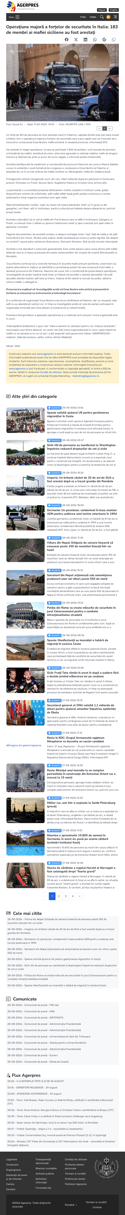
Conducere (12, 1164)
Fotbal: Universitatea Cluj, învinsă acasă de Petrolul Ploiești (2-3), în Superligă (61, 1135)
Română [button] (70, 1204)
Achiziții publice (45, 1173)
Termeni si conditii (96, 1202)
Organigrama (13, 1169)
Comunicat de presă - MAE (39, 1011)
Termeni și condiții (75, 1173)
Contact (10, 1189)
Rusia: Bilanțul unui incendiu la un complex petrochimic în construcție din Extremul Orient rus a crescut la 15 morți (81, 773)
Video (93, 17)
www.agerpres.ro (46, 353)
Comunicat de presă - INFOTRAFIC (43, 1017)
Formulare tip (43, 1187)
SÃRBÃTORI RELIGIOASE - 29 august (36, 1087)
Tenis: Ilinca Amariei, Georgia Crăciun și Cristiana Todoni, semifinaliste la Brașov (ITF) (65, 1110)
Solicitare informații (41, 1180)
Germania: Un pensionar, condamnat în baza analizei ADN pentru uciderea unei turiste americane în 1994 (82, 512)
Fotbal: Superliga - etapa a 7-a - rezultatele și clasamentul (50, 1128)
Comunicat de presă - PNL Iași (41, 1005)
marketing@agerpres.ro (85, 375)
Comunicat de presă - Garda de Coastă (46, 1061)
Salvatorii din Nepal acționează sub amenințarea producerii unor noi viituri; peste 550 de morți (79, 577)
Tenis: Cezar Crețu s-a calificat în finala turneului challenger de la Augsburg (59, 1116)
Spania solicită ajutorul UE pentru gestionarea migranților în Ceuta (78, 414)
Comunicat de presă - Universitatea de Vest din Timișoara (57, 1036)
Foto (83, 17)
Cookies (97, 1207)
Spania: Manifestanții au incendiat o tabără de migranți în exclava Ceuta (77, 642)
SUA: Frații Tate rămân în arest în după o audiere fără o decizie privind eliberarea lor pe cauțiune (83, 674)
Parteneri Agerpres (76, 1184)
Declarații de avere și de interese (16, 1177)
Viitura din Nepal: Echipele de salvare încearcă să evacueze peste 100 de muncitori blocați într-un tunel (80, 546)
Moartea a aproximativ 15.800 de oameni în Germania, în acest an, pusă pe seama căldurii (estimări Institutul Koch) (77, 838)
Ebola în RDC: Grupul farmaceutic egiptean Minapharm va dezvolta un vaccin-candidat (75, 739)
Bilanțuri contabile (46, 1168)
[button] (114, 17)
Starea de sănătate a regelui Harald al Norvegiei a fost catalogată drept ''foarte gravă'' (81, 869)
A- (100, 128)
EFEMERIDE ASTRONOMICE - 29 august (39, 1093)
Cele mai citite (27, 913)
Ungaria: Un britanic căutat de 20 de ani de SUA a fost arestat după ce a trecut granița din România (80, 479)
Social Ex (17, 124)
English (114, 10)
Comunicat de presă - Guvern (41, 1055)
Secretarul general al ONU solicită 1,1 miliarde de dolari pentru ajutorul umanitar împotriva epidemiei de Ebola (81, 708)
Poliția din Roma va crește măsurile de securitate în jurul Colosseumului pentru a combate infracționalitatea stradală (81, 611)
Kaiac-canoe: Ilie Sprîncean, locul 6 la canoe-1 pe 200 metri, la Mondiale (57, 1122)
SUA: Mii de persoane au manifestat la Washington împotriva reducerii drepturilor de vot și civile (81, 447)
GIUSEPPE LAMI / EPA (78, 124)
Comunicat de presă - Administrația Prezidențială (52, 1023)
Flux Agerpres (26, 1075)
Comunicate (24, 999)
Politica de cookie (75, 1178)
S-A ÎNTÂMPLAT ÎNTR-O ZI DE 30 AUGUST (40, 1081)
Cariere (10, 1184)
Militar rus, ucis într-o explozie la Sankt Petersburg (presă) (81, 804)
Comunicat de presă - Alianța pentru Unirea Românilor (55, 1042)
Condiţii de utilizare (51, 372)
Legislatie (11, 1159)
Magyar (101, 10)
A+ (110, 128)
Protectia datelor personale (74, 1166)
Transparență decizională (43, 1161)
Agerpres (26, 1202)
